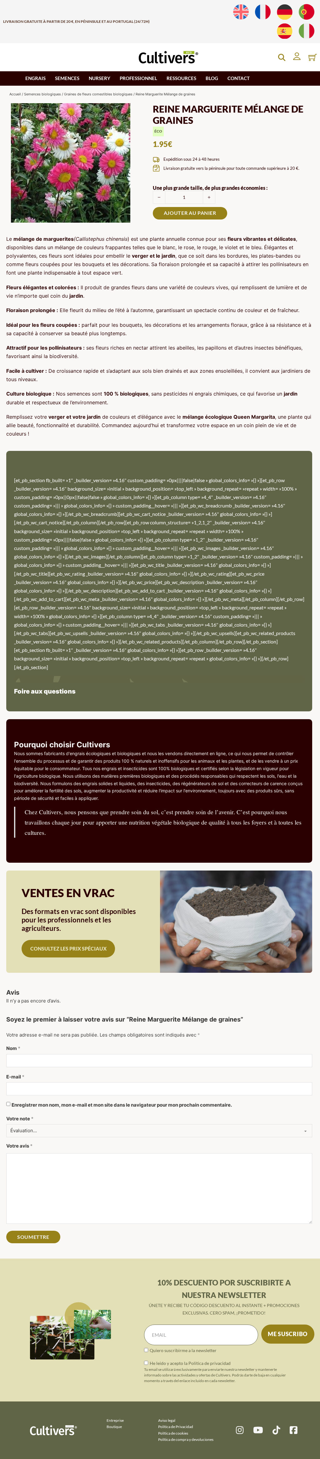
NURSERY (99, 78)
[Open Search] (281, 57)
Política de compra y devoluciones (185, 1439)
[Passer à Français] (263, 12)
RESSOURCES (181, 78)
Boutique (114, 1426)
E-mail (15, 1077)
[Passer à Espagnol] (285, 31)
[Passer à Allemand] (285, 12)
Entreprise (115, 1420)
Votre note (19, 1119)
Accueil (15, 94)
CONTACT (239, 78)
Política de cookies (173, 1433)
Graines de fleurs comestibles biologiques (98, 94)
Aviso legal (166, 1420)
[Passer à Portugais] (307, 12)
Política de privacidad (209, 1363)
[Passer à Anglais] (241, 12)
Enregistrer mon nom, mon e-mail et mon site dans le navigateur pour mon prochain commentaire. (122, 1105)
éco (158, 131)
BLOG (212, 78)
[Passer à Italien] (307, 31)
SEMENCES (67, 78)
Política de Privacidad (175, 1426)
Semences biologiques (42, 94)
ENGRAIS (35, 78)
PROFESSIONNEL (138, 78)
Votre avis (19, 1146)
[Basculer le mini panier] (312, 57)
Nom (13, 1048)
